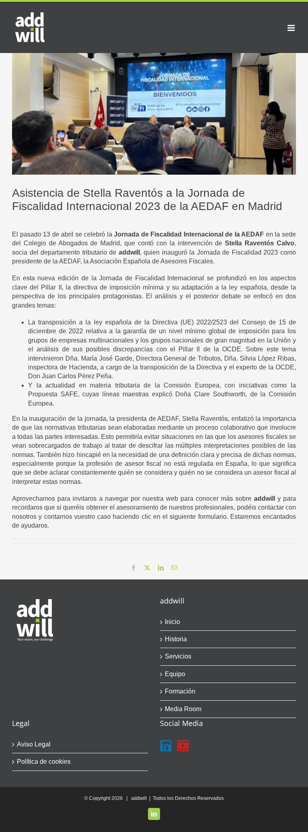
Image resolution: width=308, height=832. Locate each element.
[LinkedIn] (165, 745)
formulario (212, 516)
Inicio (172, 621)
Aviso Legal (34, 744)
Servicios (178, 656)
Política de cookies (44, 761)
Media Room (183, 709)
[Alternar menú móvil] (292, 28)
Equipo (175, 674)
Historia (176, 639)
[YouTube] (182, 745)
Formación (180, 691)
